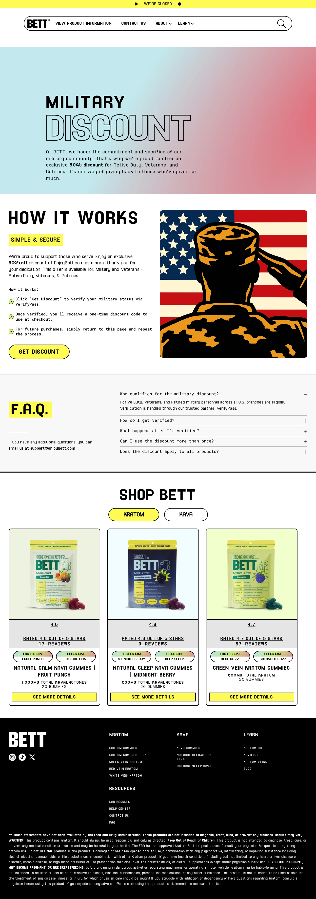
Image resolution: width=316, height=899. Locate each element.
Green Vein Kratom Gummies (251, 668)
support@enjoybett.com (52, 448)
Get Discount (39, 352)
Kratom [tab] (134, 514)
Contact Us (133, 23)
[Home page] (38, 23)
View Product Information (83, 23)
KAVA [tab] (186, 514)
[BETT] (27, 739)
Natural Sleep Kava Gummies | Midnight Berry (153, 672)
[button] (85, 23)
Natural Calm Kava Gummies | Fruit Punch (54, 672)
